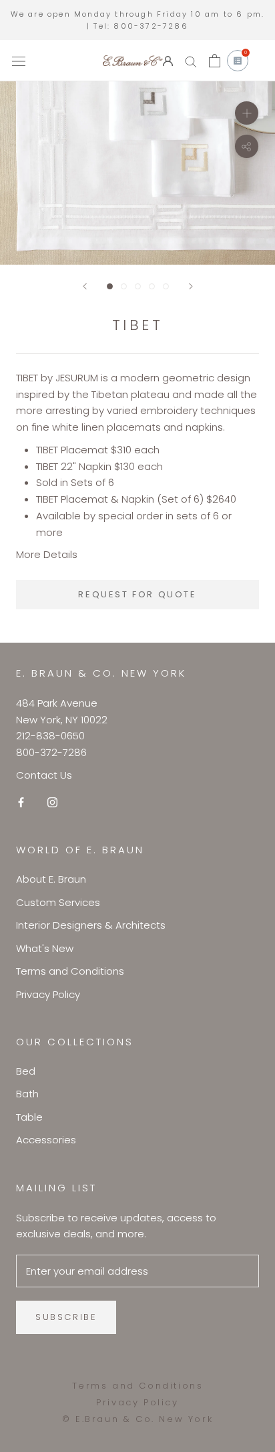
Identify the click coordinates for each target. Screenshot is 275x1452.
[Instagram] (52, 802)
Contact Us (44, 775)
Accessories (46, 1140)
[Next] (191, 286)
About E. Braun (51, 879)
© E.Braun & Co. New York (137, 1419)
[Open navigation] (18, 60)
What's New (44, 948)
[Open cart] (214, 60)
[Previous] (85, 286)
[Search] (191, 61)
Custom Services (58, 902)
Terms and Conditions (70, 971)
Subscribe (66, 1317)
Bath (27, 1094)
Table (29, 1117)
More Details (46, 554)
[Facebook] (21, 802)
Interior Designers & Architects (91, 925)
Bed (25, 1071)
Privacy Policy (48, 994)
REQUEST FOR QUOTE (137, 594)
